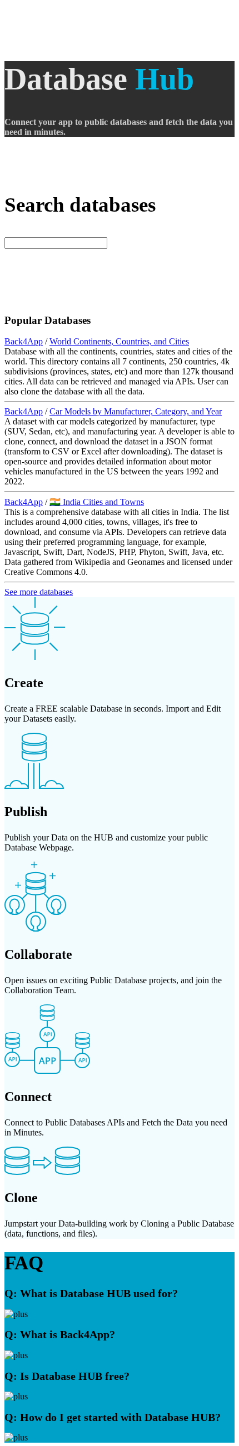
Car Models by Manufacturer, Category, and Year (135, 411)
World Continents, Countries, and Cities (119, 341)
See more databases (38, 592)
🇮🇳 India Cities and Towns (96, 502)
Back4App (23, 341)
